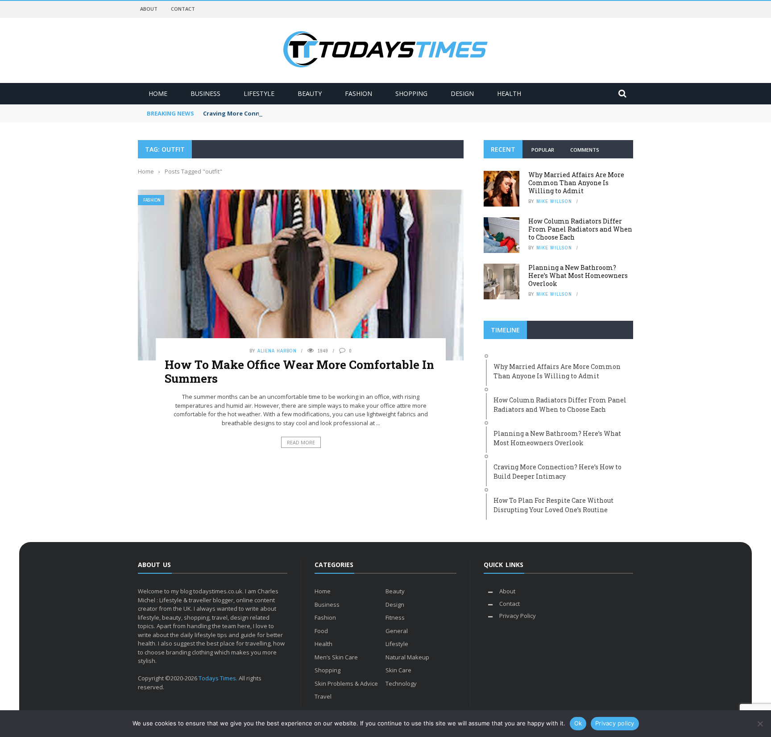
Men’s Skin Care (336, 657)
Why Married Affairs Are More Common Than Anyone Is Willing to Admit (576, 182)
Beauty (310, 93)
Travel (323, 696)
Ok (578, 723)
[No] (759, 723)
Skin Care (398, 670)
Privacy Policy (517, 616)
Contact (183, 8)
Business (205, 93)
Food (321, 631)
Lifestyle (259, 93)
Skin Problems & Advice (346, 683)
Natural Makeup (407, 657)
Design (462, 93)
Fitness (395, 617)
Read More (301, 442)
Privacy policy (614, 723)
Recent (503, 149)
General (397, 631)
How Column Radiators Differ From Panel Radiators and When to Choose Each (580, 229)
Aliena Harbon (277, 351)
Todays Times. (218, 678)
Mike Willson (554, 201)
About (149, 8)
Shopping (411, 93)
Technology (401, 683)
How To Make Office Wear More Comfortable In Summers (299, 371)
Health (509, 93)
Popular (542, 149)
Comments (584, 149)
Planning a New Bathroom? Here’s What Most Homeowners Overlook (578, 275)
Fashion (358, 93)
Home (158, 93)
